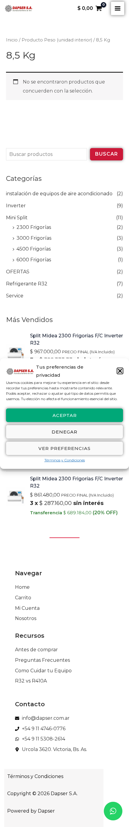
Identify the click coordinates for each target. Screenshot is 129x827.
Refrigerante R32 (26, 284)
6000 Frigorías (33, 260)
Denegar (64, 431)
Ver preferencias (64, 448)
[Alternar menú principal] (117, 8)
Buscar (106, 154)
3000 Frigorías (33, 238)
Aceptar (64, 415)
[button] (120, 371)
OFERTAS (17, 272)
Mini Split (17, 217)
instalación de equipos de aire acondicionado (59, 193)
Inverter (16, 205)
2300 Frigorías (33, 227)
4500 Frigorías (33, 249)
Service (14, 296)
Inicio (12, 40)
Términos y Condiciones (64, 460)
